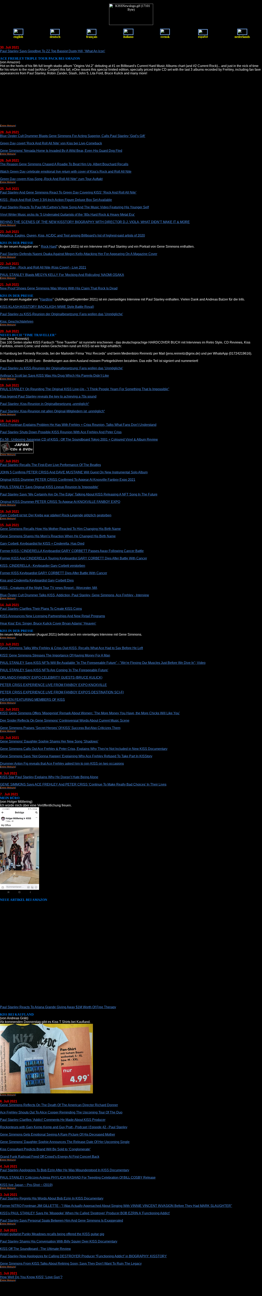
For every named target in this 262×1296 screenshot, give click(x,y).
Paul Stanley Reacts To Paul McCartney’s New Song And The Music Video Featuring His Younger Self (74, 207)
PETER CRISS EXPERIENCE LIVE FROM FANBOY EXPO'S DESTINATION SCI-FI (62, 692)
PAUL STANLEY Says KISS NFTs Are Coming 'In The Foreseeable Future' (54, 670)
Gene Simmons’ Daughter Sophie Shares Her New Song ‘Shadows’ (49, 741)
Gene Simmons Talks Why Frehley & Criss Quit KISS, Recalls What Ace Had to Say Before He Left (71, 648)
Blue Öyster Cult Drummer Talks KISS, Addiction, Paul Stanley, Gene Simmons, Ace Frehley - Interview (74, 595)
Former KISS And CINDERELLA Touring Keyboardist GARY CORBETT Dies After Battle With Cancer (73, 558)
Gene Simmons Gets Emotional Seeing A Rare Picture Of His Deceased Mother (57, 1134)
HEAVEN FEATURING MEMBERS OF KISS (32, 699)
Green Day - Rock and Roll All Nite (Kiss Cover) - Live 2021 (43, 267)
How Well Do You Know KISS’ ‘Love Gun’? (31, 1277)
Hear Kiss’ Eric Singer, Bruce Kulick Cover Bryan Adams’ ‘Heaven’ (48, 623)
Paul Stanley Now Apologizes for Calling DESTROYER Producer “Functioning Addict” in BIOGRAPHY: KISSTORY (83, 1256)
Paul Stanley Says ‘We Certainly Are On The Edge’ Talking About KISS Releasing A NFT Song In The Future (78, 494)
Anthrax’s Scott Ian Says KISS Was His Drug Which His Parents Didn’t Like (54, 375)
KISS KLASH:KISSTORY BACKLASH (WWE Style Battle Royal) (47, 306)
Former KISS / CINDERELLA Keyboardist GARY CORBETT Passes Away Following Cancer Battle (72, 551)
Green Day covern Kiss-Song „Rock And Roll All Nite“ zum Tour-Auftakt (51, 179)
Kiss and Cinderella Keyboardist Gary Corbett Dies (37, 580)
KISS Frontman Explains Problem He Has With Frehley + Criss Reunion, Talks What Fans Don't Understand (78, 424)
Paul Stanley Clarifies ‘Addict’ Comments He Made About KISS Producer (52, 1119)
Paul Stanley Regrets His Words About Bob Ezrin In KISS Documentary (51, 1198)
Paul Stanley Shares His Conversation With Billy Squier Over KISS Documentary (58, 1241)
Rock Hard (48, 246)
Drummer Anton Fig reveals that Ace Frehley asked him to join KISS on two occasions (62, 763)
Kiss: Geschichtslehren (16, 321)
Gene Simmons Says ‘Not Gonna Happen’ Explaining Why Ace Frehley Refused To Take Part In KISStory (76, 756)
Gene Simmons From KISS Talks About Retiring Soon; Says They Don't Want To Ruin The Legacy (71, 1263)
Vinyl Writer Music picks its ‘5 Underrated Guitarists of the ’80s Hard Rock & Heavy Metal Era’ (67, 214)
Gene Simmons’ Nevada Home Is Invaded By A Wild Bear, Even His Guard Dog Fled (61, 150)
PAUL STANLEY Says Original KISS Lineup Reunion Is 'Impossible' (49, 487)
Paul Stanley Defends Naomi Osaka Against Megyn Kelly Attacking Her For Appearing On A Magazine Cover (78, 254)
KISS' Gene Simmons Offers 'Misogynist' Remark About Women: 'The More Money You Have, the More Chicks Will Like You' (90, 713)
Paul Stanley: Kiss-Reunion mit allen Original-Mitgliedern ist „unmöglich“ (52, 411)
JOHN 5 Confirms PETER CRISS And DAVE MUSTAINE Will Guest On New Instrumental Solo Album (74, 472)
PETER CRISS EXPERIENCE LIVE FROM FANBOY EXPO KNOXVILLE (53, 685)
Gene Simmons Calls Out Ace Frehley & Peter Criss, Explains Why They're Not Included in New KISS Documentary (83, 749)
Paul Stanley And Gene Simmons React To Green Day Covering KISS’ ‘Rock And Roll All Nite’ (68, 192)
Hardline (46, 299)
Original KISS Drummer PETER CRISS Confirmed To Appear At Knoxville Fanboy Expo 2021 (67, 479)
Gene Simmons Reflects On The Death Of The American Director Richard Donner (59, 1105)
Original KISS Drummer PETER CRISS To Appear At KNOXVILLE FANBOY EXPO (60, 501)
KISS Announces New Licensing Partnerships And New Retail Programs (52, 616)
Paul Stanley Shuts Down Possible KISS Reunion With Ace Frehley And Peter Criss (61, 432)
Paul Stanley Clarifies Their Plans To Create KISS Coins (41, 608)
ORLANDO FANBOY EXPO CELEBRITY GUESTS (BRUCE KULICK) (51, 677)
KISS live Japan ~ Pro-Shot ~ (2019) (26, 1185)
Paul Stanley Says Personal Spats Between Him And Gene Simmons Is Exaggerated (61, 1220)
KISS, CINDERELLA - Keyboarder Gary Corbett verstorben (42, 565)
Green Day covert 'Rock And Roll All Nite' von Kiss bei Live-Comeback (51, 143)
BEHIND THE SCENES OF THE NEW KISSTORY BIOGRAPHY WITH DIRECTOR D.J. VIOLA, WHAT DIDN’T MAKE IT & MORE (95, 222)
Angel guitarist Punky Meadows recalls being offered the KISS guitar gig (52, 1234)
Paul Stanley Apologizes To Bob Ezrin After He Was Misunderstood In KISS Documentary (64, 1170)
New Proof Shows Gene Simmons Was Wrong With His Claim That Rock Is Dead (58, 288)
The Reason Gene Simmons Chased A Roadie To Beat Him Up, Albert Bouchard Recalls (64, 164)
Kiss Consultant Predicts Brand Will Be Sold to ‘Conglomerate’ (45, 1149)
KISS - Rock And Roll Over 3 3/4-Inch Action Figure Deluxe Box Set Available (56, 200)
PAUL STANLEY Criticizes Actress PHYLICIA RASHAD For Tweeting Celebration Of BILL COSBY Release (78, 1177)
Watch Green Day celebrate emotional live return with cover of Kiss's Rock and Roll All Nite (65, 171)
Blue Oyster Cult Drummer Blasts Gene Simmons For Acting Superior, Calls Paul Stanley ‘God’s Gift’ (72, 136)
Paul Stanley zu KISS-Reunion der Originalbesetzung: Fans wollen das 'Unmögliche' (61, 314)
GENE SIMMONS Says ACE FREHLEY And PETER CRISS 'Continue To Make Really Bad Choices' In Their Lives (83, 784)
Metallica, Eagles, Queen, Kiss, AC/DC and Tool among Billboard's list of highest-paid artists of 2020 (72, 235)
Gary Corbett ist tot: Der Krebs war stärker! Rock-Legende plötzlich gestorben (55, 515)
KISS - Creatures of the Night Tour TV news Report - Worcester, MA (48, 588)
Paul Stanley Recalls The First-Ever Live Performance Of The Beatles (50, 465)
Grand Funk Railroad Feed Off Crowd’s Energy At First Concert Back (49, 1156)
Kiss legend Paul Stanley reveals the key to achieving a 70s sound (48, 396)
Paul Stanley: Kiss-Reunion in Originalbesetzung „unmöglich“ (44, 404)
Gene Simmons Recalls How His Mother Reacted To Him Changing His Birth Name (60, 529)
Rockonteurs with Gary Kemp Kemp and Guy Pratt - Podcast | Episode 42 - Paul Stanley (63, 1127)
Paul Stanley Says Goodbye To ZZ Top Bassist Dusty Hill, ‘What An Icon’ (52, 51)
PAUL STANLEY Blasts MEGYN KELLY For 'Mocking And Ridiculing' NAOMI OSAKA (62, 275)
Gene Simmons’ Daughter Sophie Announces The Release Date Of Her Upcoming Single (65, 1142)
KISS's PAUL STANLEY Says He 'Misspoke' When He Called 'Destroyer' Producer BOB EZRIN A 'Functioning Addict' (85, 1213)
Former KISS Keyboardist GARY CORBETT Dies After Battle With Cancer (53, 573)
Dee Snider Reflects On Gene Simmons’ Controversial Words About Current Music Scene (64, 720)
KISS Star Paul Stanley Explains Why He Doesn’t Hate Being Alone (49, 777)
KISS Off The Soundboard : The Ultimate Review (35, 1249)
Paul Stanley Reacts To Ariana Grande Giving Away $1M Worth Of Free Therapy (58, 1007)
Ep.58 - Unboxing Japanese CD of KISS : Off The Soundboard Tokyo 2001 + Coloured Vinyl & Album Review (79, 439)
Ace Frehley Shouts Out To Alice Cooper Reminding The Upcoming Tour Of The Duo (61, 1112)
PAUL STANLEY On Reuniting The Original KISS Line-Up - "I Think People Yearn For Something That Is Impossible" (84, 389)
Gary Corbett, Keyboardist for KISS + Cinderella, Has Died (42, 543)
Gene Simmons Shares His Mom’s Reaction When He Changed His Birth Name (58, 536)
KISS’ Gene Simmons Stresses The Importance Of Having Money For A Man (55, 655)
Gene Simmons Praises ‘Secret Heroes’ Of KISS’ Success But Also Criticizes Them (60, 728)
